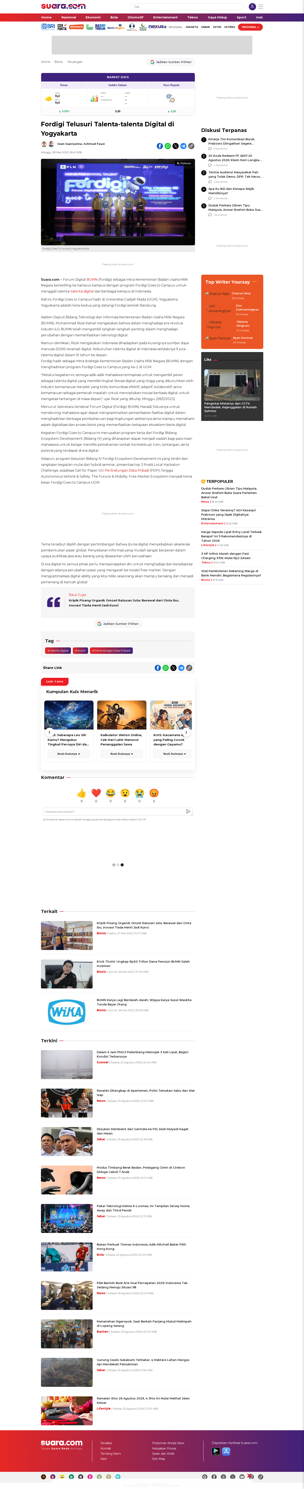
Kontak (106, 1448)
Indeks (262, 17)
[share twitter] (175, 146)
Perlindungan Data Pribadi (127, 470)
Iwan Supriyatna (69, 143)
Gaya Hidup (217, 17)
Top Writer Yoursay (227, 282)
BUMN (92, 280)
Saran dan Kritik (163, 1453)
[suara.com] (63, 8)
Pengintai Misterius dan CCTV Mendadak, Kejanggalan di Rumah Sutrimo (230, 407)
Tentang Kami (111, 1453)
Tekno (192, 17)
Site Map (158, 1459)
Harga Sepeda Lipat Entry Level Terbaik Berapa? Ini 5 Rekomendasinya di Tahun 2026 (231, 536)
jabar (205, 27)
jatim (217, 27)
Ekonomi (93, 17)
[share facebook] (160, 146)
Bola (114, 17)
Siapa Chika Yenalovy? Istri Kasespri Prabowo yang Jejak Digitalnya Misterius (228, 514)
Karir (104, 1459)
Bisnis (58, 62)
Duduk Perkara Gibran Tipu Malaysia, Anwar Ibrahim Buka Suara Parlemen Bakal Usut (235, 210)
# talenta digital (58, 650)
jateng (229, 27)
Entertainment (165, 17)
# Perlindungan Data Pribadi (111, 650)
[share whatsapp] (167, 146)
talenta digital (82, 291)
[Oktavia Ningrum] (219, 326)
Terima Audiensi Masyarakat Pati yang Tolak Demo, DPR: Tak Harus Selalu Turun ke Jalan (234, 176)
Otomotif (135, 17)
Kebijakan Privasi (164, 1448)
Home (46, 17)
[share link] (191, 146)
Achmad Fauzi (94, 143)
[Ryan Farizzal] (218, 340)
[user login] (252, 7)
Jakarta (192, 27)
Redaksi (106, 1443)
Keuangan (75, 62)
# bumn (80, 650)
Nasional (68, 17)
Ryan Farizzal (243, 337)
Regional (249, 27)
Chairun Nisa (241, 293)
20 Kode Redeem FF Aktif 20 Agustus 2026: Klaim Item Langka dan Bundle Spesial (233, 160)
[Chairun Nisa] (217, 296)
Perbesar (186, 163)
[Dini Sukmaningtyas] (219, 310)
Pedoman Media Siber (168, 1443)
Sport (241, 17)
